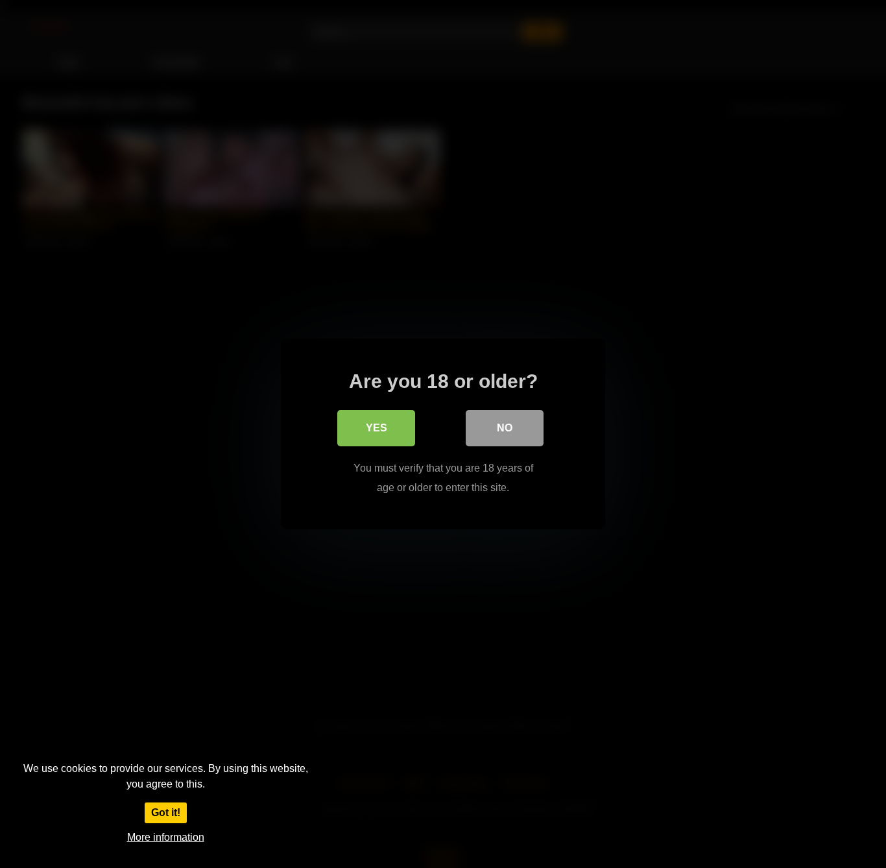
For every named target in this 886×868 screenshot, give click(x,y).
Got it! (165, 812)
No (504, 427)
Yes (376, 427)
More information (165, 837)
